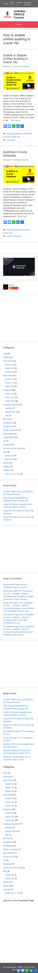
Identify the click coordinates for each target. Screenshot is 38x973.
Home (6, 3)
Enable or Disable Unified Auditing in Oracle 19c (15, 59)
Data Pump (8, 375)
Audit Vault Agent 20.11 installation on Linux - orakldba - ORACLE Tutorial (18, 593)
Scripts (6, 466)
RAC (5, 452)
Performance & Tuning (12, 448)
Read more (15, 120)
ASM (5, 354)
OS (4, 441)
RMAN (6, 463)
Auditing (9, 134)
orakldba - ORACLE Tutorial (20, 14)
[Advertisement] (19, 318)
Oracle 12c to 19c (12, 474)
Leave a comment (13, 236)
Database (18, 134)
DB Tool (6, 419)
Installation (7, 423)
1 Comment (11, 140)
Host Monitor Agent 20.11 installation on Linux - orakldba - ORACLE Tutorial (18, 617)
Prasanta (7, 585)
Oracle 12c (9, 368)
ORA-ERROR (8, 434)
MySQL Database (10, 430)
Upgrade (7, 470)
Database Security (22, 230)
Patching (7, 445)
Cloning (6, 357)
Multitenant (8, 426)
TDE (6, 415)
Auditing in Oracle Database (15, 153)
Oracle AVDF (10, 412)
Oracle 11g (9, 365)
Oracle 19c (15, 137)
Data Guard (8, 361)
